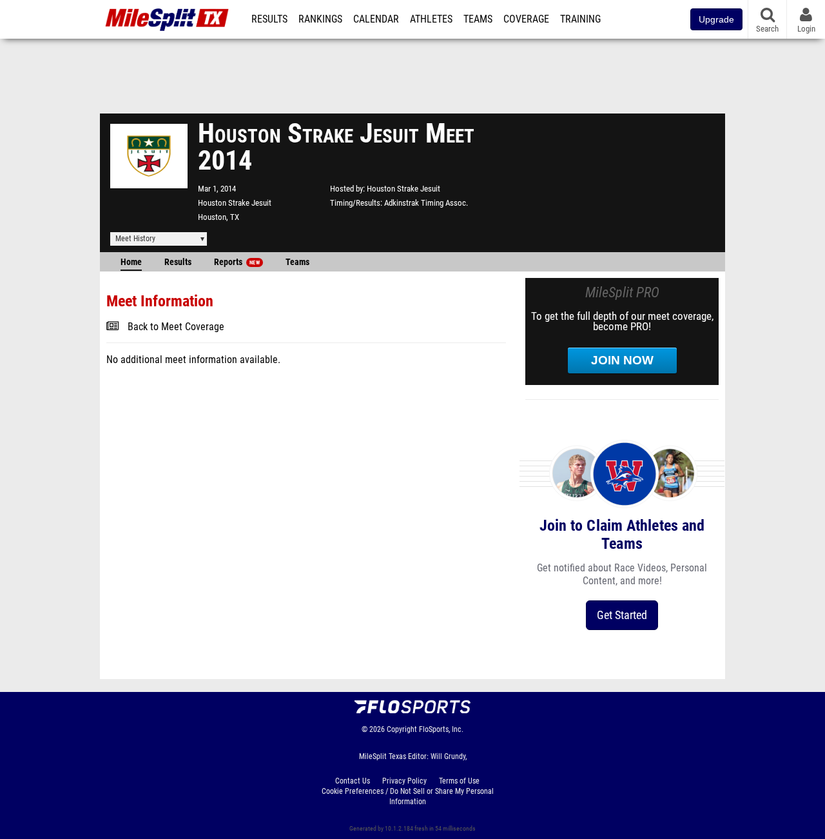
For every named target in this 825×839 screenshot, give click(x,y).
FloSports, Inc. (441, 729)
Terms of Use (459, 780)
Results (269, 19)
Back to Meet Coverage (176, 327)
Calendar (376, 19)
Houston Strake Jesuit (234, 203)
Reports (237, 262)
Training (580, 19)
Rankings (320, 19)
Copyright (402, 729)
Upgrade (716, 19)
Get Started (622, 615)
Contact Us (352, 780)
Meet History (135, 238)
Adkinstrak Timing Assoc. (426, 203)
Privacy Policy (404, 780)
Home (131, 262)
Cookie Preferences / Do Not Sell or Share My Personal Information (408, 796)
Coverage (526, 19)
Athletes (431, 19)
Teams (477, 19)
